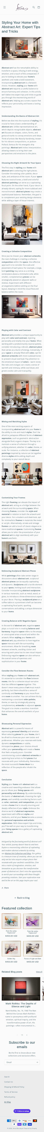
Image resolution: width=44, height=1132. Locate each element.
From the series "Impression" (11, 932)
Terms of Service (11, 1092)
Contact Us (8, 1082)
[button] (4, 7)
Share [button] (6, 888)
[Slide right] (26, 1035)
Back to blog (23, 897)
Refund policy (9, 1097)
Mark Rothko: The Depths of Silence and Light (21, 1005)
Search (7, 1077)
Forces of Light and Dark (32, 959)
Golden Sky (11, 959)
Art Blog (7, 1102)
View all (39, 972)
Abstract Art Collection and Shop (18, 853)
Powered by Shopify (30, 1128)
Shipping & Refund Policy (14, 1087)
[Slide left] (17, 1035)
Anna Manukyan (18, 1128)
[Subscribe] (37, 1062)
